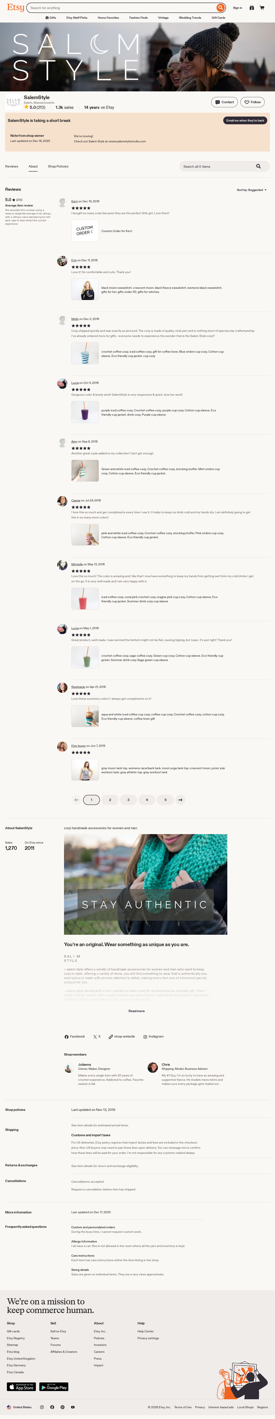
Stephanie (78, 687)
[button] (224, 102)
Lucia (75, 382)
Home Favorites (108, 17)
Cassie (75, 500)
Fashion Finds (138, 17)
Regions (262, 1407)
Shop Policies (58, 166)
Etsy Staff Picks (76, 17)
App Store (21, 1386)
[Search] (220, 8)
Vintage (163, 17)
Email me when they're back (245, 120)
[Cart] (262, 8)
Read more (136, 1011)
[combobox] (120, 8)
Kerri (74, 201)
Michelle (77, 564)
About (33, 166)
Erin (74, 260)
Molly (75, 319)
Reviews (11, 166)
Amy (74, 441)
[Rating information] (26, 107)
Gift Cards (218, 17)
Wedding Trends (190, 17)
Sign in (237, 7)
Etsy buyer (78, 745)
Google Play (53, 1386)
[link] (76, 800)
